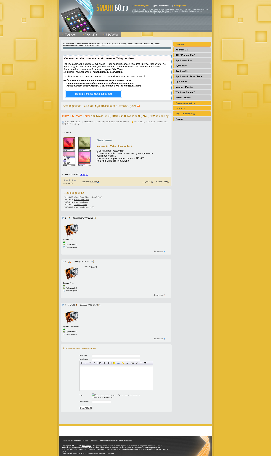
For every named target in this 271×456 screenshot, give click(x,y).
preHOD (71, 305)
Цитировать (158, 251)
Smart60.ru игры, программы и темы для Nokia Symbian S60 (87, 43)
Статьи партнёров (125, 440)
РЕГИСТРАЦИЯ (82, 440)
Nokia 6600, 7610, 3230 (144, 122)
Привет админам (110, 440)
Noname (93, 182)
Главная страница (68, 440)
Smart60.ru (86, 446)
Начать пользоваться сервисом (93, 93)
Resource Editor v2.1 (81, 200)
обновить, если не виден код (102, 397)
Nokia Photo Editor (81, 202)
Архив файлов (119, 43)
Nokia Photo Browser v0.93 (84, 207)
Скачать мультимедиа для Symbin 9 (111, 122)
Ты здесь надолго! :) (151, 6)
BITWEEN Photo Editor (76, 116)
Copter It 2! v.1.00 (80, 205)
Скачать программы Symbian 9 (139, 43)
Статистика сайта (96, 440)
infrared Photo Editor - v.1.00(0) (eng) (88, 197)
